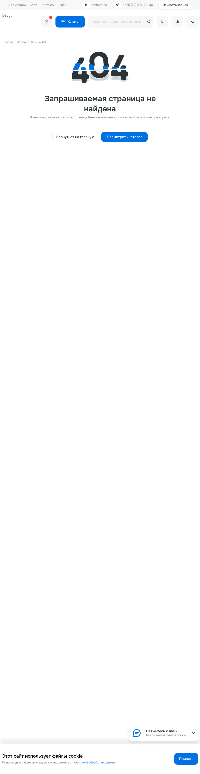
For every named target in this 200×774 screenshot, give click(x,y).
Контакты (47, 5)
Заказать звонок (175, 5)
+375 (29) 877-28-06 (138, 5)
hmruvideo (99, 5)
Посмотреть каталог (124, 137)
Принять (186, 759)
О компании (17, 5)
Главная (8, 42)
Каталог (22, 42)
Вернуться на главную (75, 137)
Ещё (61, 5)
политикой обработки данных (93, 762)
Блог (33, 5)
